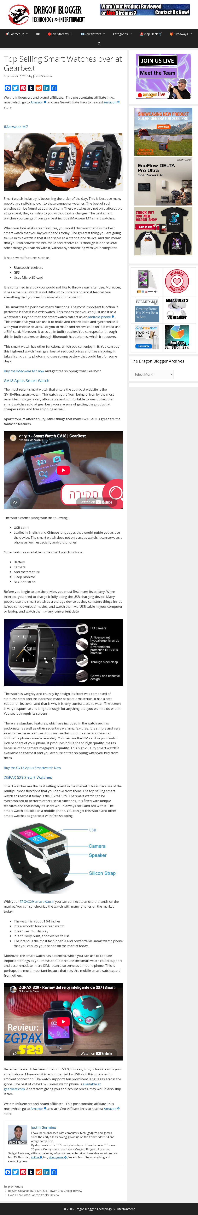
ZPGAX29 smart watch (37, 901)
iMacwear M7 (16, 126)
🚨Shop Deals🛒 (151, 34)
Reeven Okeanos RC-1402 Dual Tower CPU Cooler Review (45, 1191)
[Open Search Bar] (99, 43)
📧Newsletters (91, 34)
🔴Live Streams (58, 34)
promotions (15, 1186)
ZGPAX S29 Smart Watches (28, 777)
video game (56, 1157)
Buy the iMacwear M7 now (24, 371)
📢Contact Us (15, 34)
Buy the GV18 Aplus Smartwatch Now (32, 767)
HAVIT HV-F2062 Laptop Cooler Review (33, 1195)
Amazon (37, 102)
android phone (99, 317)
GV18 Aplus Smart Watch (26, 380)
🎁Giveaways (179, 34)
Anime (35, 1157)
